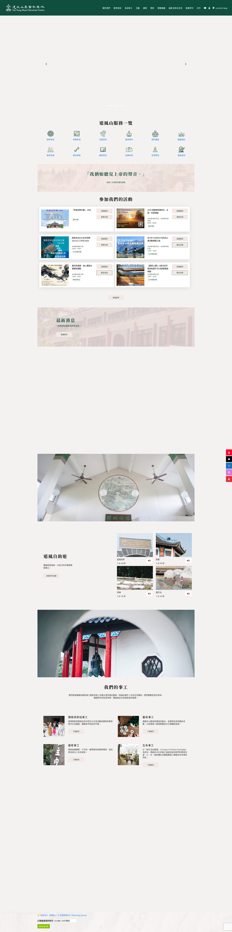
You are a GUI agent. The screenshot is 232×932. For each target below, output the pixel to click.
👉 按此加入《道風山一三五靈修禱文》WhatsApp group (62, 915)
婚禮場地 (129, 139)
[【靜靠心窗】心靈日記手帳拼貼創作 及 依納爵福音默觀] (130, 275)
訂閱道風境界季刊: (45, 920)
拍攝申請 (129, 155)
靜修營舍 (50, 139)
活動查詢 (103, 139)
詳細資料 (104, 211)
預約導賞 (77, 155)
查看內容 (104, 217)
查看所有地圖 (51, 576)
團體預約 (181, 139)
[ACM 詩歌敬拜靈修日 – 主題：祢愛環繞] (130, 218)
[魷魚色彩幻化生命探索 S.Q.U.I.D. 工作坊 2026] (55, 247)
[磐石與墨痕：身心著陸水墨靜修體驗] (55, 275)
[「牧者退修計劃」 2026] (55, 218)
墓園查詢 (181, 155)
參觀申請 (77, 139)
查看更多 (116, 297)
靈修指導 (50, 155)
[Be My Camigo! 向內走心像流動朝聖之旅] (130, 247)
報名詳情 (180, 245)
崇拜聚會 (155, 155)
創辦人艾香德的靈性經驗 (116, 182)
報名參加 (104, 272)
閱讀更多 (64, 334)
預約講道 (155, 139)
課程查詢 (103, 155)
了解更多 (76, 731)
